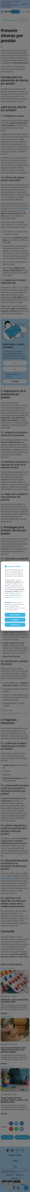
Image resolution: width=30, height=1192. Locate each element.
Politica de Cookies (14, 597)
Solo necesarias (15, 615)
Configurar (15, 620)
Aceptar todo (15, 624)
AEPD (6, 606)
